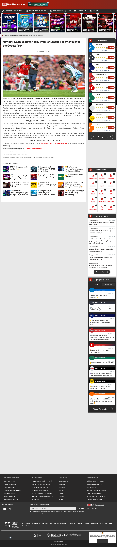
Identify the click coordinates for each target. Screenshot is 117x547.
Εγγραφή (81, 508)
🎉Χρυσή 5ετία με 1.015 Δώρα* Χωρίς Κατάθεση (46, 176)
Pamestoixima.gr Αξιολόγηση (12, 490)
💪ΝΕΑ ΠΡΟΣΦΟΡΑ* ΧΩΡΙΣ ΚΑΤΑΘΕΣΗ (74, 176)
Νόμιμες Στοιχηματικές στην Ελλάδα (42, 481)
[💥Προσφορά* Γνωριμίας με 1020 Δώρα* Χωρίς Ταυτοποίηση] (61, 193)
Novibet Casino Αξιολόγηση (94, 484)
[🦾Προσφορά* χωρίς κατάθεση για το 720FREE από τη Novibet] (34, 169)
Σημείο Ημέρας (63, 481)
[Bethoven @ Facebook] (4, 509)
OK (102, 541)
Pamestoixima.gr (101, 74)
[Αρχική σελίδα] (2, 35)
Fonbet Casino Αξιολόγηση (94, 493)
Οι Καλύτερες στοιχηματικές (40, 487)
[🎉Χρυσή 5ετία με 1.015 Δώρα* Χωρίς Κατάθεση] (34, 177)
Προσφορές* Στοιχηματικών (40, 490)
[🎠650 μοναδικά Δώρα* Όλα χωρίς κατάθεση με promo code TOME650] (6, 185)
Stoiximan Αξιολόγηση (10, 481)
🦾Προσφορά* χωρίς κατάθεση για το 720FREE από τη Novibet (46, 169)
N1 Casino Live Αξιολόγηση (94, 499)
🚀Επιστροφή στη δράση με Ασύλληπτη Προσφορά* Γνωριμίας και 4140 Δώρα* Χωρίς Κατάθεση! (19, 177)
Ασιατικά (61, 499)
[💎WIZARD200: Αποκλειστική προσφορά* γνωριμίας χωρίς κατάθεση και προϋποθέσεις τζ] (6, 193)
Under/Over (62, 487)
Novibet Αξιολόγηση (10, 484)
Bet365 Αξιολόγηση (9, 496)
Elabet (97, 64)
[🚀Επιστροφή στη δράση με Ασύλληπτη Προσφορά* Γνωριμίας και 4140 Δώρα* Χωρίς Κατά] (6, 177)
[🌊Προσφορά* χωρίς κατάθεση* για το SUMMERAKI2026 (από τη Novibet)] (34, 193)
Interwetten (99, 115)
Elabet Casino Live (91, 487)
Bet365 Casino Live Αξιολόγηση (95, 496)
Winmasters (99, 105)
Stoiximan (99, 44)
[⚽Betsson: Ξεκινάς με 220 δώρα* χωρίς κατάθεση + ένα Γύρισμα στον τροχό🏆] (61, 185)
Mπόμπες (61, 496)
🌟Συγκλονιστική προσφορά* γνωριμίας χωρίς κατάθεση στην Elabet (74, 169)
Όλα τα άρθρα (100, 272)
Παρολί (61, 493)
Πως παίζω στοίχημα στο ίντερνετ (42, 493)
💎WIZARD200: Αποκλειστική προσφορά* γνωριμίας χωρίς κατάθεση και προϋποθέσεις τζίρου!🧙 (19, 193)
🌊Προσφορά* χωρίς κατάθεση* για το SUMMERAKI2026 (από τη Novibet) (46, 193)
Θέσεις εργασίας (92, 508)
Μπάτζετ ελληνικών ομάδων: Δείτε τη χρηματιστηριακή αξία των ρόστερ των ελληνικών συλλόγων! (101, 241)
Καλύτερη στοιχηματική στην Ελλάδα (42, 496)
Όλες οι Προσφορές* (100, 409)
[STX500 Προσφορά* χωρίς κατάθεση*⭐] (6, 169)
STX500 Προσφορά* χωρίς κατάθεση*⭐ (19, 168)
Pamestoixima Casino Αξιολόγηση (96, 490)
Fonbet (98, 85)
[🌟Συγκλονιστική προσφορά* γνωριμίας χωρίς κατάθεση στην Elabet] (61, 169)
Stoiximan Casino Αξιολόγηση (95, 481)
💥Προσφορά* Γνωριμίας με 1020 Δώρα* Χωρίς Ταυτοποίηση (74, 193)
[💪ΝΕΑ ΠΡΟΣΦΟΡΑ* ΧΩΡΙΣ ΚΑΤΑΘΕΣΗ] (61, 177)
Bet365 (98, 95)
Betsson (98, 125)
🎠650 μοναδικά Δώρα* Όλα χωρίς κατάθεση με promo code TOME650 (19, 185)
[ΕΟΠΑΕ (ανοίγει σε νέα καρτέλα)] (65, 535)
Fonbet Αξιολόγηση (9, 493)
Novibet (98, 54)
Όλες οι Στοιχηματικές (100, 137)
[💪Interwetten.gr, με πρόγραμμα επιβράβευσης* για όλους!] (34, 185)
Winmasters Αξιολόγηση (11, 499)
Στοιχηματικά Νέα (93, 220)
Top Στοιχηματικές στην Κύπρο (41, 484)
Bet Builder (62, 490)
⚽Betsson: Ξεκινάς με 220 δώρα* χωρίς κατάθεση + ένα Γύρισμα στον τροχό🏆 (74, 185)
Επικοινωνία (35, 499)
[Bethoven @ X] (10, 509)
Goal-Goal (62, 484)
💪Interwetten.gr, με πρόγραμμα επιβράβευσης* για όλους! (47, 185)
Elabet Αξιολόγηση (9, 487)
